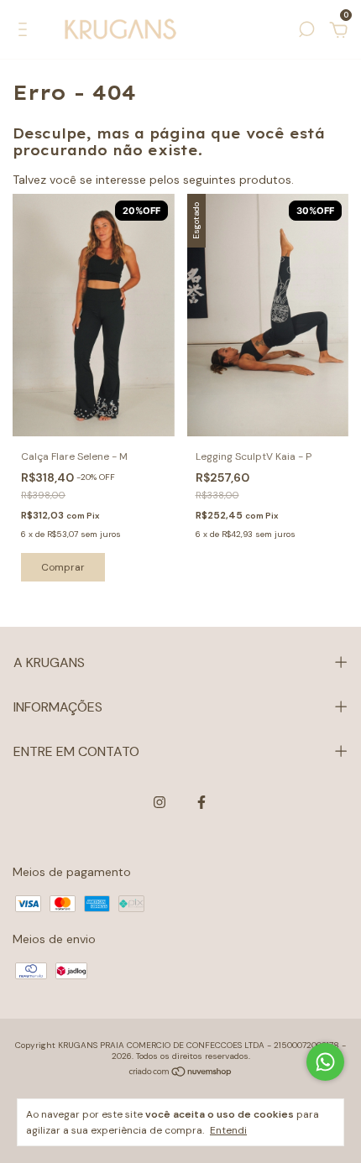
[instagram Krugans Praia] (159, 802)
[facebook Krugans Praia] (201, 802)
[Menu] (26, 32)
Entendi (228, 1130)
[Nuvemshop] (180, 1073)
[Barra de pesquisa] (306, 32)
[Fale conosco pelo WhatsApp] (325, 1062)
